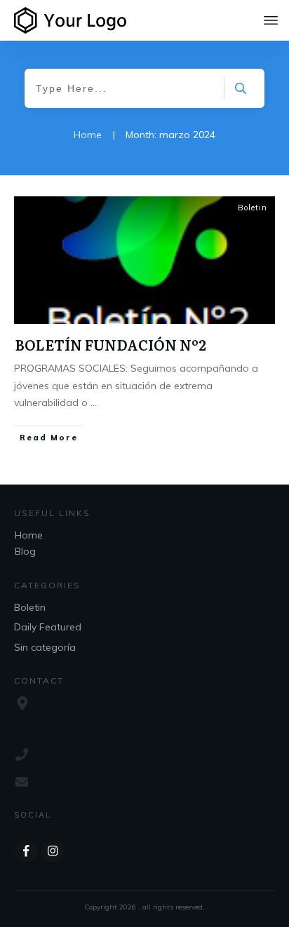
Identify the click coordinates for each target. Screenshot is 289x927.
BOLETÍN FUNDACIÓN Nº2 (110, 344)
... (93, 402)
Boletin (252, 207)
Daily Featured (47, 627)
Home (29, 535)
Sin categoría (45, 647)
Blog (25, 551)
